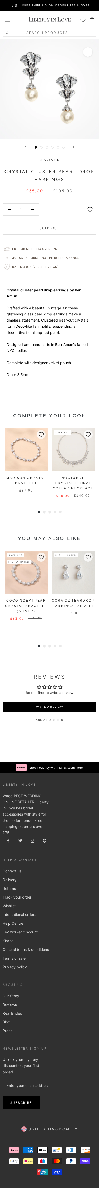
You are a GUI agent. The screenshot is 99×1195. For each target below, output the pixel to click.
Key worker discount (20, 932)
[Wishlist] (82, 19)
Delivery (10, 879)
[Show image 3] (47, 147)
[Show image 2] (41, 147)
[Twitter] (20, 840)
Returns (9, 888)
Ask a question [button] (49, 719)
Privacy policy (15, 967)
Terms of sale (14, 958)
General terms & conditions (26, 949)
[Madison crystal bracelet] (26, 449)
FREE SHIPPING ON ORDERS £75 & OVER (56, 5)
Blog (6, 1022)
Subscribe (21, 1102)
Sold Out (49, 228)
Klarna (8, 940)
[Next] (73, 147)
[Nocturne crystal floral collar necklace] (73, 449)
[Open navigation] (7, 19)
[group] (26, 463)
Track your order (17, 897)
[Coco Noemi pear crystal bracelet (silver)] (26, 572)
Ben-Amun (49, 160)
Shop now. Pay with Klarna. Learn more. (56, 768)
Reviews (10, 1004)
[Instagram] (32, 840)
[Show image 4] (52, 147)
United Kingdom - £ (52, 1129)
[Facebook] (8, 840)
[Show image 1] (36, 147)
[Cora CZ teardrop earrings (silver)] (73, 572)
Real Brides (12, 1013)
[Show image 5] (58, 147)
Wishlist (9, 906)
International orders (19, 914)
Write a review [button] (49, 706)
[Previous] (26, 147)
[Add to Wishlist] (90, 209)
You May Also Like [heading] (49, 538)
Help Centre (13, 923)
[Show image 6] (63, 147)
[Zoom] (87, 52)
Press (7, 1030)
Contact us (12, 871)
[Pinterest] (44, 840)
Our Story (11, 995)
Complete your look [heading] (49, 415)
